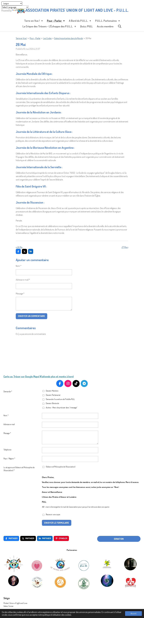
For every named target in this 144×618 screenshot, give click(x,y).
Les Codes (47, 38)
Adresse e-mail (9, 424)
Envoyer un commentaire (31, 316)
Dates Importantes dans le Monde (68, 38)
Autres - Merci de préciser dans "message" (61, 407)
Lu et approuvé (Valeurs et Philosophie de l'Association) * (19, 469)
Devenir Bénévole (52, 403)
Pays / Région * (9, 458)
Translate (21, 10)
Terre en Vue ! (21, 38)
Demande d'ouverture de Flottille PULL (60, 399)
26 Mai (88, 38)
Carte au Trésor (12, 376)
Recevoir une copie (53, 514)
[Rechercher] (120, 26)
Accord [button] (133, 613)
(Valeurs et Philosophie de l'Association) (60, 466)
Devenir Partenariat (53, 395)
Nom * (18, 265)
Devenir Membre (52, 391)
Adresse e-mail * (23, 279)
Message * (20, 293)
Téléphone (7, 449)
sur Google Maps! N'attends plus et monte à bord (47, 376)
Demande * (8, 391)
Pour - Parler (35, 38)
